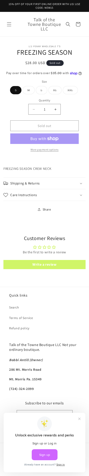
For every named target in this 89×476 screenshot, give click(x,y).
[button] (9, 24)
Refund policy (19, 328)
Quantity (44, 100)
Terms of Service (21, 318)
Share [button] (47, 209)
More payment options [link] (45, 149)
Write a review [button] (44, 264)
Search (14, 307)
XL (57, 91)
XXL (73, 91)
